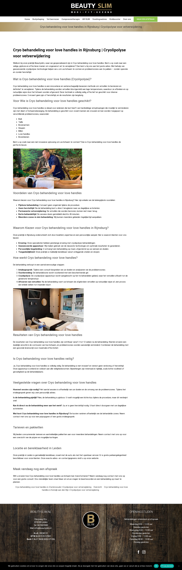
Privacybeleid (167, 566)
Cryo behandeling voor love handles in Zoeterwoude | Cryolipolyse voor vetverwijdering (53, 487)
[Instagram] (143, 552)
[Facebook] (138, 552)
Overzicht (98, 487)
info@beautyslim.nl (43, 528)
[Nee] (178, 566)
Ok (156, 566)
